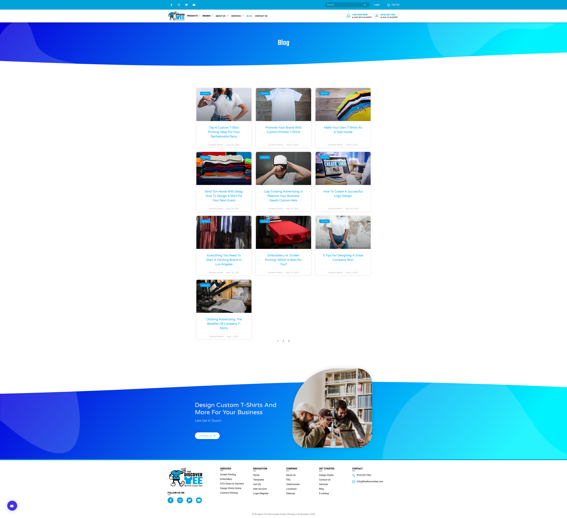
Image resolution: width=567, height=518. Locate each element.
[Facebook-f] (171, 5)
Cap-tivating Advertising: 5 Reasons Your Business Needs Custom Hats (283, 196)
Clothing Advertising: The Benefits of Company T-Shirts (224, 324)
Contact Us (261, 16)
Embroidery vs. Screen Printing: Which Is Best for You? (283, 260)
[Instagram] (179, 5)
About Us (220, 16)
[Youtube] (194, 5)
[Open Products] (200, 15)
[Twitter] (186, 5)
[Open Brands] (212, 15)
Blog (249, 16)
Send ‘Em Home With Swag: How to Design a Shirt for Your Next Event (224, 196)
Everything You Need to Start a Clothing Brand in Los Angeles (224, 260)
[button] (12, 506)
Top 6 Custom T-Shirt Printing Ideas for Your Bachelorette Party (224, 132)
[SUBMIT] (365, 4)
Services (236, 16)
